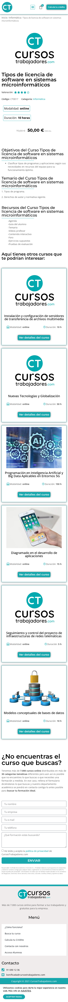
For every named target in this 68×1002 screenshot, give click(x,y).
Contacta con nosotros (16, 946)
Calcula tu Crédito (14, 939)
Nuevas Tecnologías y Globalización (34, 396)
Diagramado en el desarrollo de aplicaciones (34, 554)
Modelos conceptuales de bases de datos (34, 713)
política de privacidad (37, 850)
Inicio (4, 17)
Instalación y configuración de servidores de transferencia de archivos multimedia (34, 317)
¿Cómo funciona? (14, 927)
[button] (32, 7)
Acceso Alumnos (13, 952)
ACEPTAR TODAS (14, 997)
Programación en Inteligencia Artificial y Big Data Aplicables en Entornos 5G (34, 474)
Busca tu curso (12, 933)
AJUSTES (26, 990)
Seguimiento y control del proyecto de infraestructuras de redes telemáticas (34, 634)
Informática (15, 17)
